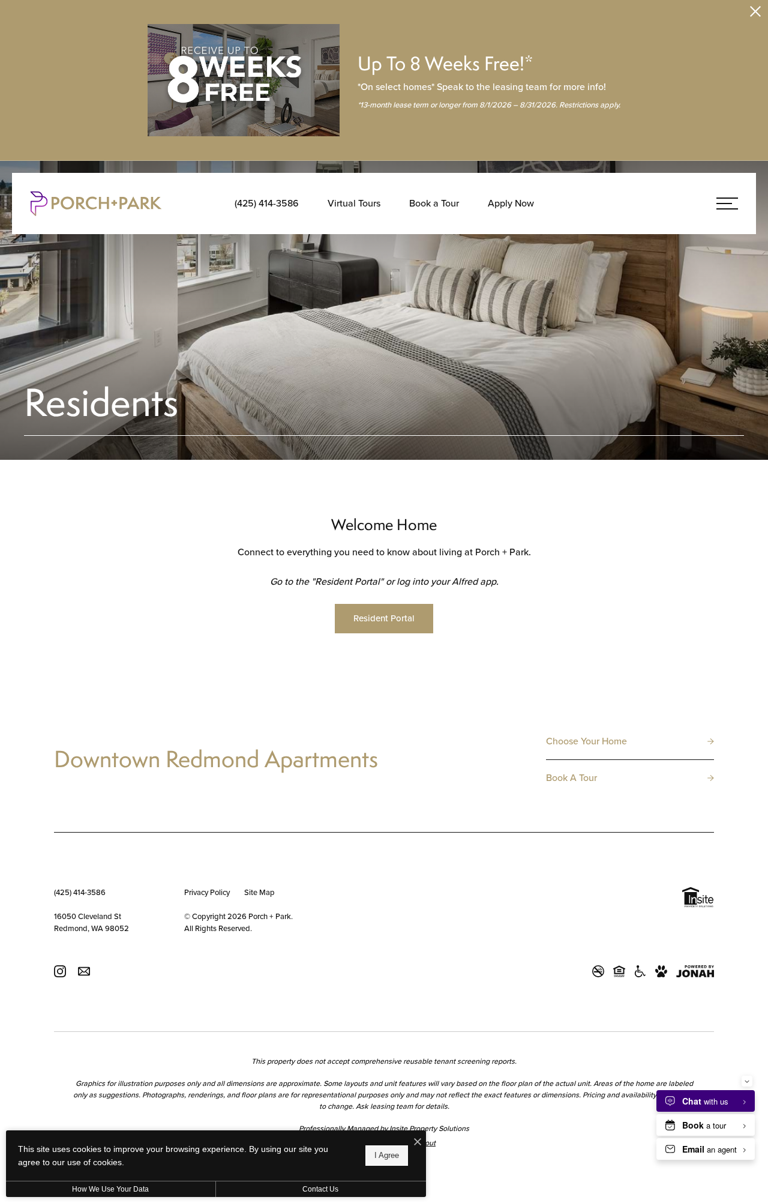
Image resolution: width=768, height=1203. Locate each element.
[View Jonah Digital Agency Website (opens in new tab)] (695, 971)
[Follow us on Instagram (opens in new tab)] (60, 971)
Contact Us (320, 1189)
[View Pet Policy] (661, 971)
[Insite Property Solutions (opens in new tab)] (698, 899)
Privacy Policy (207, 892)
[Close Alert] (755, 13)
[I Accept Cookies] (417, 1142)
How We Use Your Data (110, 1189)
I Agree (386, 1155)
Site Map (259, 892)
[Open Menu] (727, 203)
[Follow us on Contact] (84, 971)
